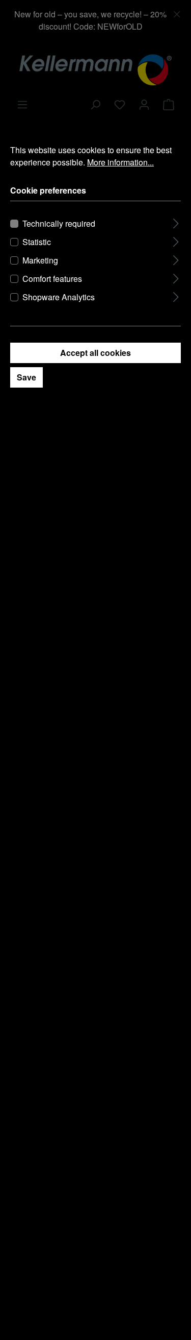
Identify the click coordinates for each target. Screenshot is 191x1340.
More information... (120, 162)
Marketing (40, 260)
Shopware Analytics (58, 297)
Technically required (58, 223)
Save (26, 377)
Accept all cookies (95, 352)
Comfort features (52, 278)
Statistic (36, 242)
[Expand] (176, 222)
